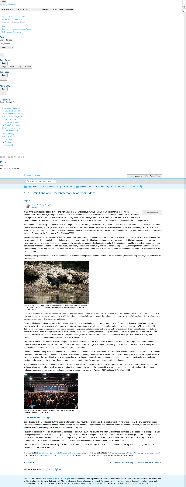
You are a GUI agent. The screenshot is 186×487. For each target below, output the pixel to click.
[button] (8, 142)
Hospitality (67, 187)
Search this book (6, 40)
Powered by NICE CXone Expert (58, 479)
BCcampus (35, 207)
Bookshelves (50, 187)
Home (35, 187)
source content (83, 455)
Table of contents (152, 213)
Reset (4, 63)
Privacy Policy (67, 483)
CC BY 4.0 (131, 453)
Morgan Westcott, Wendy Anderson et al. (46, 205)
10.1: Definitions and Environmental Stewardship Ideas (54, 453)
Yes (50, 469)
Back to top (28, 462)
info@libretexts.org (141, 483)
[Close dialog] (1, 165)
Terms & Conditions (80, 483)
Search (28, 181)
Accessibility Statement (98, 483)
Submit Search (7, 47)
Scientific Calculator (12, 125)
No (59, 469)
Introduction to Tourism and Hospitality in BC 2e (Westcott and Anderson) (108, 187)
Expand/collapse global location (160, 186)
